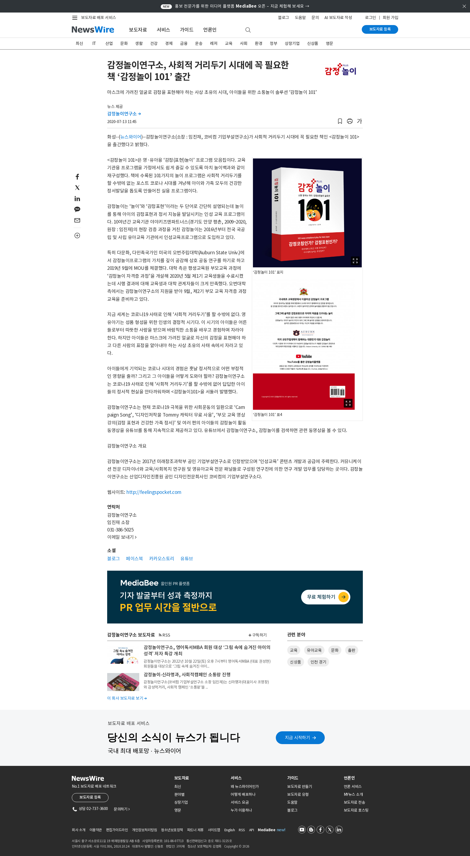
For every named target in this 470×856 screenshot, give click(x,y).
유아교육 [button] (314, 650)
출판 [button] (351, 650)
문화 (124, 43)
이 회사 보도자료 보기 (127, 698)
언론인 (210, 30)
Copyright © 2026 (236, 846)
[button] (340, 121)
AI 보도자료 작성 (338, 17)
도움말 (300, 17)
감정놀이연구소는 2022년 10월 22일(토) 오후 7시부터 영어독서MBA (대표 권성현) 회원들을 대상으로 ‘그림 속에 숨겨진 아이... (207, 664)
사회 (243, 43)
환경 (258, 43)
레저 (213, 43)
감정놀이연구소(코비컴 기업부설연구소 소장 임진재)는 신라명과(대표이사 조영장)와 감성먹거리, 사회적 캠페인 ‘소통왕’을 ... (206, 684)
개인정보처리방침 (144, 830)
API (251, 830)
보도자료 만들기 (299, 786)
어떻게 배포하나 (243, 794)
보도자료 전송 (354, 802)
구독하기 (259, 635)
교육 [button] (293, 650)
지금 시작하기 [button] (297, 737)
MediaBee (266, 830)
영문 (329, 43)
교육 (228, 43)
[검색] (248, 30)
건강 (153, 43)
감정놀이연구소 (124, 114)
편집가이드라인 (117, 830)
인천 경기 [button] (318, 662)
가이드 (187, 30)
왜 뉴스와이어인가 (245, 786)
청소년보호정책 (172, 830)
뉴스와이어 (130, 137)
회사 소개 (78, 830)
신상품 (312, 43)
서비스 (163, 30)
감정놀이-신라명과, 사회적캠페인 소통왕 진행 (187, 675)
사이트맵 (214, 830)
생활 (139, 43)
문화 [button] (334, 650)
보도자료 (138, 30)
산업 (109, 43)
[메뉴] (76, 18)
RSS (166, 635)
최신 (79, 43)
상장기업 (292, 43)
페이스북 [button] (134, 559)
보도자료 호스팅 (356, 810)
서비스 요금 (240, 802)
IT (94, 43)
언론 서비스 (353, 786)
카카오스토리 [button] (161, 559)
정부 (273, 43)
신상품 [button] (295, 662)
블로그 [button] (113, 559)
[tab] (200, 778)
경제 (168, 43)
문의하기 (121, 809)
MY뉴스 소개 (353, 794)
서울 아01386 (103, 846)
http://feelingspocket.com (153, 492)
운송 (198, 43)
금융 (183, 43)
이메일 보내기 (122, 537)
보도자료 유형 (298, 794)
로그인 (370, 17)
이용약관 (95, 830)
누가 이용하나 (241, 810)
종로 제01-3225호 (220, 841)
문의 (315, 17)
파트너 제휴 (195, 830)
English (229, 830)
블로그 (283, 17)
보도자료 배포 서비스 (98, 17)
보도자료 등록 (380, 29)
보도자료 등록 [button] (90, 797)
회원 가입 (390, 17)
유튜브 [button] (186, 559)
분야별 (179, 794)
